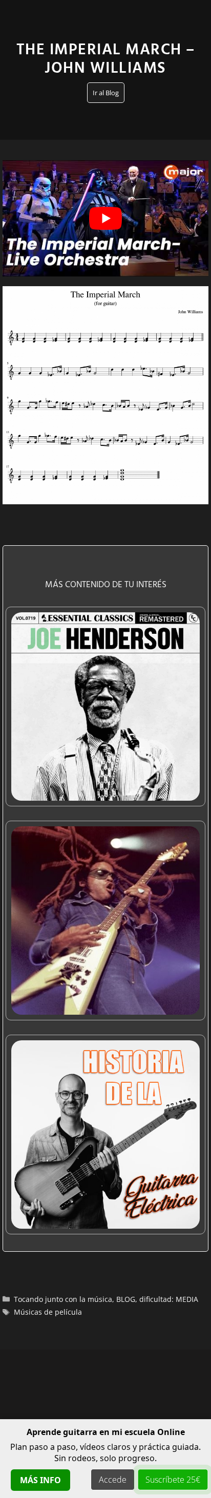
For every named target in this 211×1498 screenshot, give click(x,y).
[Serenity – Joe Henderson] (105, 794)
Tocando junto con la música (63, 1299)
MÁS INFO (40, 1480)
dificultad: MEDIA (168, 1299)
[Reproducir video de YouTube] (105, 218)
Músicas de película (48, 1312)
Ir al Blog (106, 92)
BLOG (125, 1299)
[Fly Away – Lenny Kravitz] (105, 1008)
